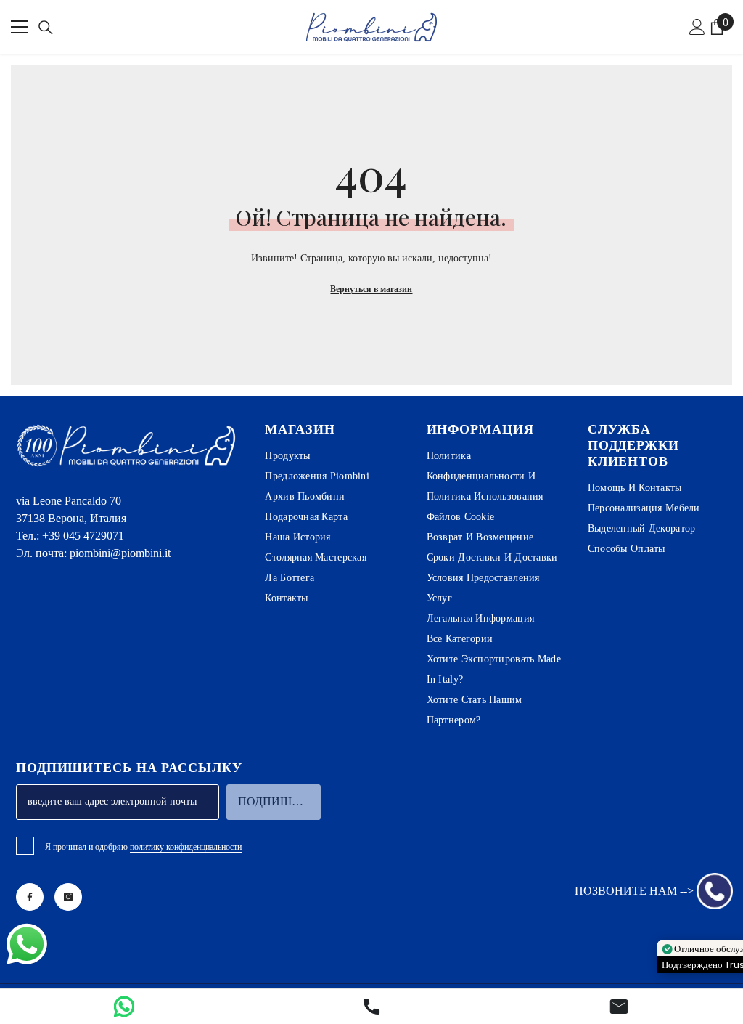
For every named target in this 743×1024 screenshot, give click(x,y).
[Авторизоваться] (697, 27)
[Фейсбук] (30, 897)
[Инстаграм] (68, 897)
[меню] (19, 27)
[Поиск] (45, 27)
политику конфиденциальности (186, 847)
